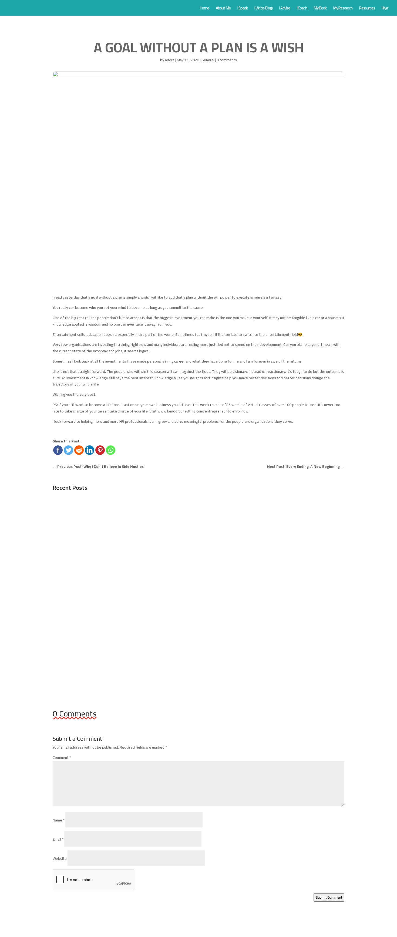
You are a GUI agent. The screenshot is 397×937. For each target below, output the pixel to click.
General (207, 59)
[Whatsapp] (110, 450)
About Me (223, 9)
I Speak (242, 9)
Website (60, 858)
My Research (342, 9)
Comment (62, 757)
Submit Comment (329, 897)
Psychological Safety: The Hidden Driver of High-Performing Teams (128, 582)
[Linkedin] (89, 450)
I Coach (302, 9)
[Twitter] (68, 450)
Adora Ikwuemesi (77, 526)
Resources (367, 9)
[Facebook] (58, 450)
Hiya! (385, 9)
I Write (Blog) (263, 9)
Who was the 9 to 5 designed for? (93, 517)
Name (59, 820)
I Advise (284, 9)
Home (204, 9)
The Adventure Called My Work (90, 647)
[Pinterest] (100, 450)
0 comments (227, 59)
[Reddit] (79, 450)
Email (58, 839)
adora (169, 59)
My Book (320, 9)
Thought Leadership (133, 590)
